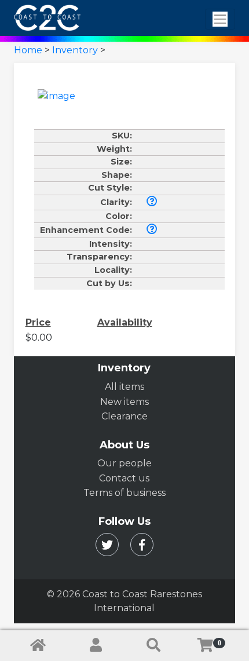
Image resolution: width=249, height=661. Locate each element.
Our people (124, 463)
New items (124, 401)
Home (28, 50)
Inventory (75, 50)
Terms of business (124, 492)
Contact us (124, 478)
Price (38, 322)
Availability (124, 322)
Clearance (124, 416)
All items (124, 386)
